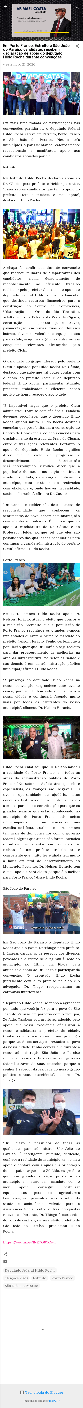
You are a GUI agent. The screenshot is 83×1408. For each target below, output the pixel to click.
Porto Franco (62, 1278)
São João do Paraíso (21, 1285)
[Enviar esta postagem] (5, 1262)
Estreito (39, 1278)
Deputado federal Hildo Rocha (30, 1270)
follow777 (54, 1400)
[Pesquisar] (77, 8)
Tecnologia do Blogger (43, 1392)
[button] (77, 46)
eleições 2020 (16, 1278)
